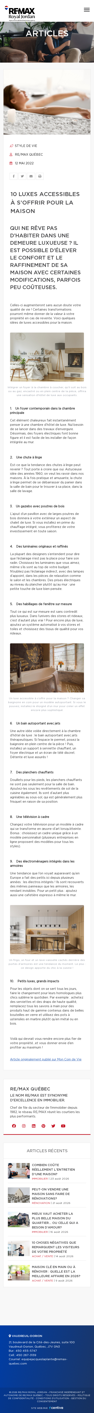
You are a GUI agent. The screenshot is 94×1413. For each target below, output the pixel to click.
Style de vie (25, 146)
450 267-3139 (26, 1355)
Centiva (56, 1407)
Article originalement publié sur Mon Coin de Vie (46, 1059)
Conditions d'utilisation (52, 1398)
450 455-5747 (26, 1351)
